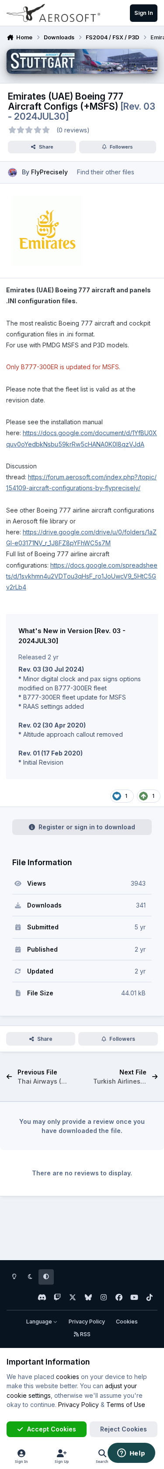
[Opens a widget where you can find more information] (131, 1454)
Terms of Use (125, 1404)
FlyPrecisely (49, 172)
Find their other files (105, 172)
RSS (85, 1334)
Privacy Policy (87, 1321)
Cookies (127, 1321)
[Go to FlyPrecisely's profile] (12, 172)
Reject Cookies (123, 1429)
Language (39, 1321)
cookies (67, 1376)
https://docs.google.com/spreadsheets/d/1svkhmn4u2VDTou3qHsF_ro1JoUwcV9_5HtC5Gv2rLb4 (81, 576)
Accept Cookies (51, 1429)
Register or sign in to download (86, 827)
